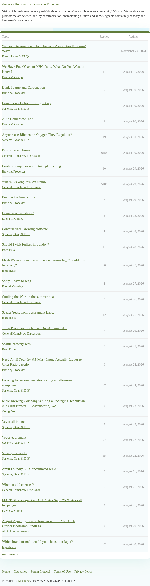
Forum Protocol (40, 571)
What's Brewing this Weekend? (24, 182)
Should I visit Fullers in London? (25, 244)
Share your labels (14, 453)
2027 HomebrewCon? (17, 119)
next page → (10, 554)
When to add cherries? (18, 484)
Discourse (24, 580)
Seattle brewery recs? (17, 344)
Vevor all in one (13, 422)
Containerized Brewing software (25, 229)
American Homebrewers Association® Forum (30, 4)
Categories (20, 571)
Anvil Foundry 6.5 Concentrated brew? (30, 469)
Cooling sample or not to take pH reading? (32, 166)
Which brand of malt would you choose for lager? (37, 542)
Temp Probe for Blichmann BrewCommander (34, 328)
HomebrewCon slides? (18, 213)
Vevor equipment (14, 437)
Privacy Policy (83, 571)
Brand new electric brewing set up (26, 103)
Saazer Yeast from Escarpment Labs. (28, 312)
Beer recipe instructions (19, 197)
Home (6, 571)
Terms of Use (62, 571)
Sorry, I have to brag (16, 281)
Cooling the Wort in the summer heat (28, 297)
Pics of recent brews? (17, 150)
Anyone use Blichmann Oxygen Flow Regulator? (37, 135)
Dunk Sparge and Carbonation (23, 87)
